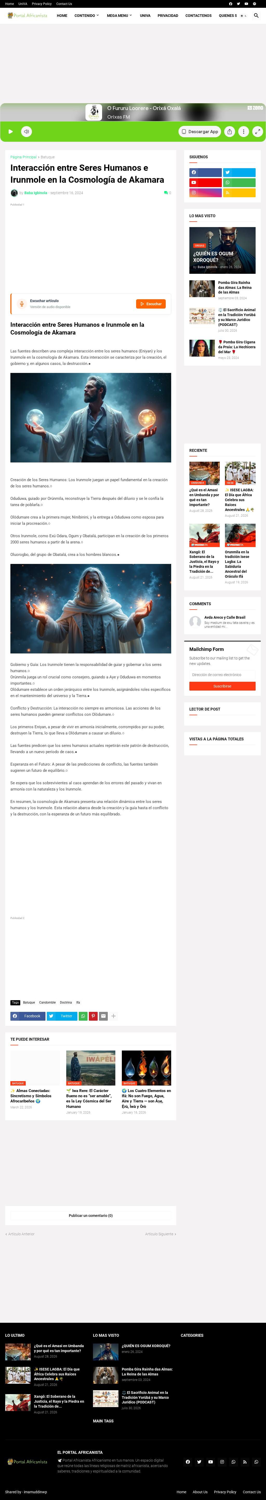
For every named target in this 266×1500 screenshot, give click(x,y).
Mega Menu (117, 15)
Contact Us (64, 4)
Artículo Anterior (21, 1234)
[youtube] (246, 4)
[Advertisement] (133, 66)
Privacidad (168, 15)
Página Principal (23, 157)
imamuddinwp (35, 1492)
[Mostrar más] (113, 1016)
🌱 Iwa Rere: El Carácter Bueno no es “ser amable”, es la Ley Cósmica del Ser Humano (89, 1098)
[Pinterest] (93, 1016)
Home (9, 4)
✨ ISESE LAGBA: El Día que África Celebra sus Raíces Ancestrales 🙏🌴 (239, 500)
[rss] (239, 192)
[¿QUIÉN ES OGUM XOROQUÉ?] (105, 1352)
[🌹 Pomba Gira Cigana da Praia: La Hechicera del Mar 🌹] (202, 348)
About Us (200, 1492)
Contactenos (198, 15)
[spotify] (254, 4)
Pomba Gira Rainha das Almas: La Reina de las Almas (235, 288)
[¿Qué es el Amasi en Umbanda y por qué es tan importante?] (18, 1352)
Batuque (48, 157)
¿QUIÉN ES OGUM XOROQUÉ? (146, 1346)
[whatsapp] (239, 182)
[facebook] (230, 4)
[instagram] (205, 192)
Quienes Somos (233, 15)
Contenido (85, 15)
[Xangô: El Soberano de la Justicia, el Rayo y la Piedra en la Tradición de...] (18, 1402)
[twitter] (238, 4)
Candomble (47, 1002)
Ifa (78, 1002)
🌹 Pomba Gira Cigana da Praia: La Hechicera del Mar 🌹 (237, 347)
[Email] (103, 1016)
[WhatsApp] (83, 1016)
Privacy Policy (42, 4)
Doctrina (66, 1002)
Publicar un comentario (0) (91, 1215)
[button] (243, 15)
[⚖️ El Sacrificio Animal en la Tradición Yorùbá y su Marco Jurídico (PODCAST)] (202, 316)
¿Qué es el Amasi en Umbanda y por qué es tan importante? (204, 497)
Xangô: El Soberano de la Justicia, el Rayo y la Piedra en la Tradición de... (204, 562)
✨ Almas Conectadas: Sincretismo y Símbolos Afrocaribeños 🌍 (30, 1096)
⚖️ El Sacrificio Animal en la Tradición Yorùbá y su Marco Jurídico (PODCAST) (237, 317)
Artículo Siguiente (159, 1234)
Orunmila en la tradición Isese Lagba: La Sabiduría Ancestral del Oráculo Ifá (237, 564)
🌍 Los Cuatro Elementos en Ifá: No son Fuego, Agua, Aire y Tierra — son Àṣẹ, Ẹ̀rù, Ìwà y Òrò (146, 1098)
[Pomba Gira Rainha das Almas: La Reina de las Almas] (202, 288)
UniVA (22, 4)
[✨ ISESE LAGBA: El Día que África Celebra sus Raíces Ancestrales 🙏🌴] (18, 1375)
